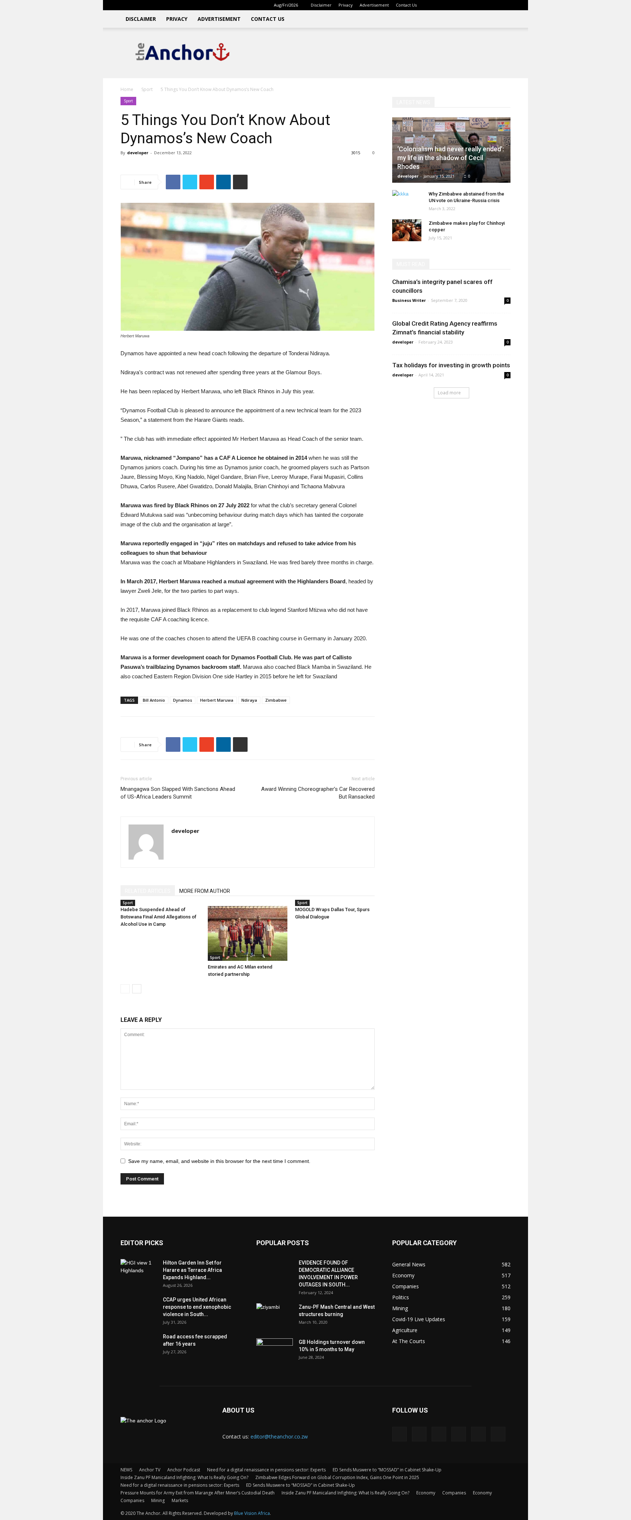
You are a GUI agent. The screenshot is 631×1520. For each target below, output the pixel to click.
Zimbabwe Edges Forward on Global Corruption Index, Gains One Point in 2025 (337, 1477)
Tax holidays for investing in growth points (451, 365)
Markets (180, 1500)
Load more (449, 393)
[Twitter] (480, 5)
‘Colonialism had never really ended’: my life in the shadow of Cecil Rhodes (450, 157)
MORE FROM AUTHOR (204, 891)
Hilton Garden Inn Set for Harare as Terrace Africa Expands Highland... (192, 1270)
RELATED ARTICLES (148, 891)
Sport (147, 89)
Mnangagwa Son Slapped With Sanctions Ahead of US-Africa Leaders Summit (178, 793)
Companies (454, 1493)
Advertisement (374, 5)
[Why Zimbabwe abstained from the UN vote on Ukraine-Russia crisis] (406, 201)
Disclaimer (321, 5)
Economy (425, 1493)
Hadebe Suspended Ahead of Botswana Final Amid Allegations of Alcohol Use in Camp (158, 917)
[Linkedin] (456, 5)
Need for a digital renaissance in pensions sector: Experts (266, 1470)
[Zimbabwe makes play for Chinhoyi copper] (406, 230)
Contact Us (406, 5)
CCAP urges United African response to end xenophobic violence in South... (197, 1307)
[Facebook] (444, 5)
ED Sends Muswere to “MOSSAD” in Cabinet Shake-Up (387, 1470)
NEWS (126, 1470)
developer (137, 152)
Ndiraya (249, 700)
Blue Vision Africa (252, 1513)
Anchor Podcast (183, 1470)
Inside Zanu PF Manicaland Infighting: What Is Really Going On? (184, 1477)
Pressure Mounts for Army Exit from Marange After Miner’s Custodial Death (198, 1493)
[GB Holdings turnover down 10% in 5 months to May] (274, 1351)
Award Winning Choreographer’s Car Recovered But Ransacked (318, 793)
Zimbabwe (276, 700)
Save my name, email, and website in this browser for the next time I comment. (219, 1161)
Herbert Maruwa (216, 700)
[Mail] (468, 5)
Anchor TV (149, 1470)
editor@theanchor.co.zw (279, 1436)
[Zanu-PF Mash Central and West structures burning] (274, 1316)
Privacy (346, 5)
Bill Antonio (154, 700)
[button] (433, 5)
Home (127, 89)
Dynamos (182, 700)
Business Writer (409, 300)
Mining (158, 1500)
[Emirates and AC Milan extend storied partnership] (247, 933)
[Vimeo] (492, 5)
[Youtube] (505, 5)
